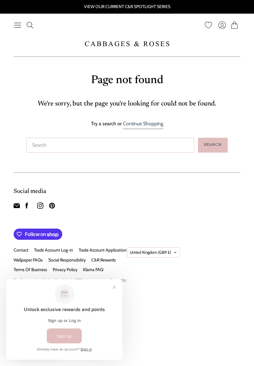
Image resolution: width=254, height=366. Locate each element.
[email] (17, 207)
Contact (21, 250)
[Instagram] (40, 207)
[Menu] (17, 25)
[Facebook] (26, 207)
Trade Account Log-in (53, 250)
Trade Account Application (103, 250)
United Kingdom (150, 252)
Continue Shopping (143, 124)
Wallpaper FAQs (28, 260)
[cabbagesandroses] (127, 44)
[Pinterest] (52, 207)
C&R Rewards (103, 260)
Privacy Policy (65, 269)
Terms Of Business (30, 269)
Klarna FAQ (93, 269)
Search (213, 145)
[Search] (30, 25)
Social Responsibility (67, 260)
